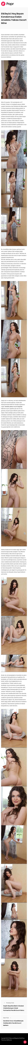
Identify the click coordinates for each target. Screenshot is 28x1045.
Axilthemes (9, 1040)
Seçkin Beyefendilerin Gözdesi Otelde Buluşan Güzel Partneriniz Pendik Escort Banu (13, 1008)
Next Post (6, 1018)
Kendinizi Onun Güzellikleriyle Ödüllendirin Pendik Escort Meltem (13, 1023)
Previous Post (10, 1003)
